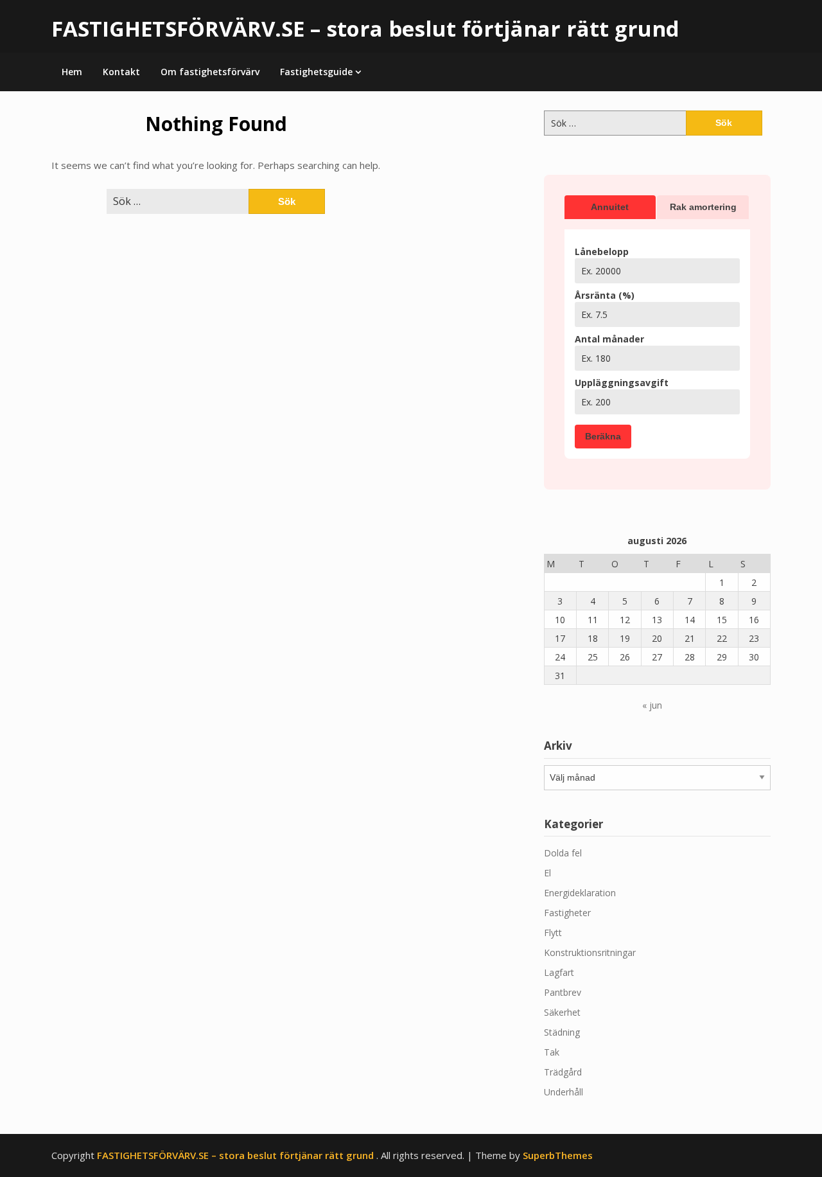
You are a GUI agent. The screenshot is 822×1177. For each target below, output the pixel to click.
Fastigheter (567, 913)
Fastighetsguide (316, 72)
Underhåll (563, 1092)
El (547, 873)
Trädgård (563, 1072)
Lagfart (559, 972)
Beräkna (603, 436)
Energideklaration (580, 893)
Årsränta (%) (604, 295)
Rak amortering (703, 207)
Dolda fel (563, 853)
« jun (652, 705)
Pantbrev (562, 992)
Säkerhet (562, 1012)
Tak (551, 1052)
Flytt (553, 932)
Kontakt (121, 72)
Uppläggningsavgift (622, 382)
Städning (562, 1032)
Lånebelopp (602, 251)
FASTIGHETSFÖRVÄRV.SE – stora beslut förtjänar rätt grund (365, 28)
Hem (72, 72)
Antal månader (609, 339)
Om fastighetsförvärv (210, 72)
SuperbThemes (558, 1155)
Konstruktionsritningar (590, 952)
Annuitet (610, 207)
